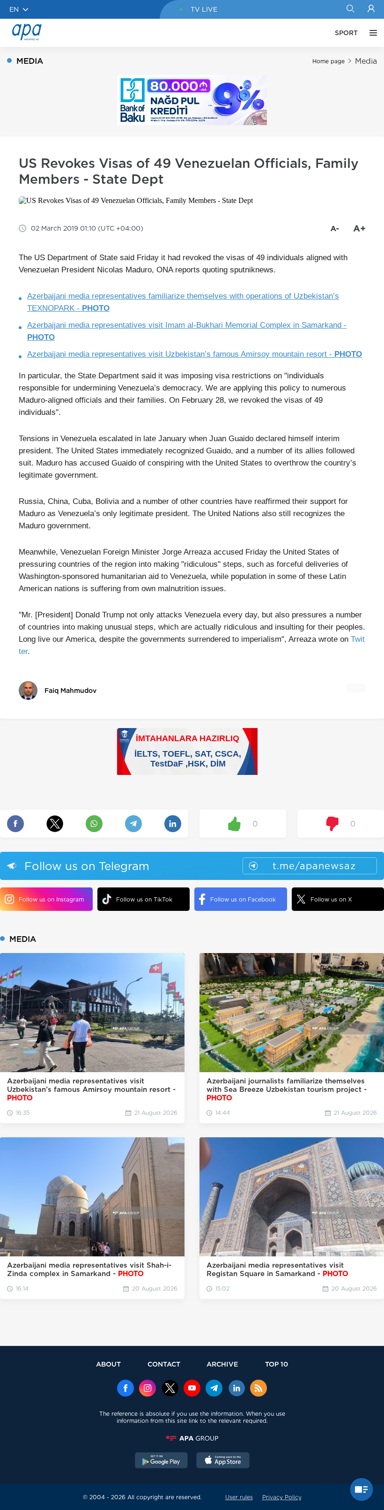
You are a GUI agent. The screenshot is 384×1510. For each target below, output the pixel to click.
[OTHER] (371, 33)
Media (366, 61)
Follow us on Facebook (243, 899)
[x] (170, 1389)
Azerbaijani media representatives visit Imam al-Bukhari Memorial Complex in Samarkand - (187, 331)
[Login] (371, 9)
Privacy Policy (282, 1497)
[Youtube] (192, 1389)
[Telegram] (214, 1389)
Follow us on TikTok (144, 899)
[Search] (350, 9)
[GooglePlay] (161, 1461)
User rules (239, 1497)
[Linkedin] (236, 1389)
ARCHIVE (222, 1364)
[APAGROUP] (192, 1438)
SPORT (346, 33)
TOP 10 (276, 1364)
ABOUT (108, 1364)
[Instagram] (147, 1389)
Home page (328, 61)
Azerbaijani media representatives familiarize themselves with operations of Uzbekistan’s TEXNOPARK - (183, 302)
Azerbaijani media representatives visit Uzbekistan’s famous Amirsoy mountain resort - (194, 354)
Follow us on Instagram (51, 899)
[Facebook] (125, 1389)
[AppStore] (223, 1461)
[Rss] (258, 1389)
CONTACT (164, 1364)
